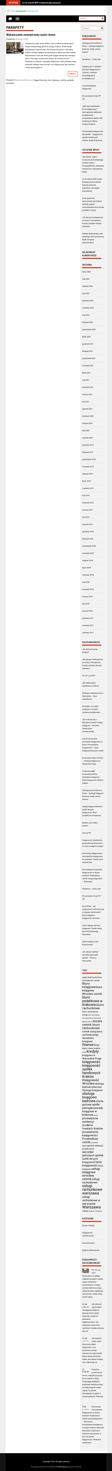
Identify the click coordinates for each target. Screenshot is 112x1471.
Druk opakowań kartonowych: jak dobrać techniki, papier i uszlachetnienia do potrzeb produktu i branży (93, 204)
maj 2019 (85, 495)
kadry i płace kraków (91, 1048)
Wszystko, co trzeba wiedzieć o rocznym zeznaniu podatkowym (91, 709)
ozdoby (63, 80)
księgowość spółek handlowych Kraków (91, 1071)
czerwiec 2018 (88, 575)
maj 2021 (85, 380)
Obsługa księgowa (92, 1090)
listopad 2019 (87, 452)
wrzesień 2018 (88, 553)
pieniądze (88, 1108)
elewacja (55, 80)
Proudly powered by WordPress (43, 1467)
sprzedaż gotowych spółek (92, 1153)
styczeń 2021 (87, 409)
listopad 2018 (87, 539)
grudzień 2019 (87, 445)
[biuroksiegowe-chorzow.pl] (10, 18)
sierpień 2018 (87, 560)
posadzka (10, 83)
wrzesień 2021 (88, 366)
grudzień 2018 (87, 532)
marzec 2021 (87, 394)
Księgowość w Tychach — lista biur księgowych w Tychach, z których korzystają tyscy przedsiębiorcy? (92, 73)
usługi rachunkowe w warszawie (91, 1200)
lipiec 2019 (86, 481)
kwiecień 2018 (87, 589)
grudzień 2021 (87, 344)
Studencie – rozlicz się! (91, 59)
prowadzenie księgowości (90, 1133)
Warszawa (91, 1207)
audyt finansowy (89, 977)
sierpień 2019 (87, 474)
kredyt (84, 1052)
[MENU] (17, 19)
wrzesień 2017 (88, 625)
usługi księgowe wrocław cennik (91, 1174)
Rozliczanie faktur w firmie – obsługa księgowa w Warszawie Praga (92, 761)
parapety (70, 80)
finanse (87, 1045)
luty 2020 (85, 431)
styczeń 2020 (87, 438)
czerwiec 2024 (88, 308)
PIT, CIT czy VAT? (88, 676)
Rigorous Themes (74, 1467)
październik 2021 (89, 358)
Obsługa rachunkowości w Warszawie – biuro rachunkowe (92, 696)
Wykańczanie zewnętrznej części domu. (31, 34)
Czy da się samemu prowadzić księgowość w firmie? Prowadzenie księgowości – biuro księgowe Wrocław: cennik (93, 745)
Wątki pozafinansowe (24, 80)
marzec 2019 (87, 510)
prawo (96, 1115)
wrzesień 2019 (88, 467)
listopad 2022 (87, 322)
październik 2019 (89, 459)
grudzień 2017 (87, 618)
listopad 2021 (87, 351)
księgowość (91, 1062)
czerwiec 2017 (88, 633)
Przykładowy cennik (90, 1140)
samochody (94, 1142)
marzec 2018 (87, 597)
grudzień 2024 (87, 301)
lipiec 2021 (86, 373)
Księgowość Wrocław (90, 1081)
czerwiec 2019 (88, 488)
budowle (43, 80)
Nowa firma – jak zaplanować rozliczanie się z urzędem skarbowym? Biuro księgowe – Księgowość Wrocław (93, 912)
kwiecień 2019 (87, 503)
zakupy (85, 1211)
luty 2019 (85, 517)
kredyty (93, 1051)
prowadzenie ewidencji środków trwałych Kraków (92, 1123)
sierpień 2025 (87, 286)
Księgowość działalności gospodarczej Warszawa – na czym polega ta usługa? (93, 843)
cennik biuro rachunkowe (91, 1026)
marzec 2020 (87, 423)
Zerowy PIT (86, 833)
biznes (97, 1021)
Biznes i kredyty (88, 1226)
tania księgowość (92, 1163)
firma (96, 1045)
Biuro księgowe (88, 985)
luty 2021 (85, 402)
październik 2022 (89, 329)
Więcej (73, 74)
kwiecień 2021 (87, 387)
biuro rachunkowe (93, 1006)
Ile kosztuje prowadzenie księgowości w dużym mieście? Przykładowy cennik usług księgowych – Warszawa (92, 876)
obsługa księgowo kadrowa (89, 1097)
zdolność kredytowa (95, 1211)
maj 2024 (85, 315)
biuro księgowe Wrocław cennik (92, 990)
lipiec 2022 (86, 337)
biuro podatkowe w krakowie (92, 1001)
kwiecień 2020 (87, 416)
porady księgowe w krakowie (92, 1111)
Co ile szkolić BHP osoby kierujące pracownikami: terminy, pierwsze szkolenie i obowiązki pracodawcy (92, 185)
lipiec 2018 (86, 568)
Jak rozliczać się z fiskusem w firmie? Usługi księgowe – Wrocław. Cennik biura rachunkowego (92, 725)
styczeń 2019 (87, 524)
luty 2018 (85, 604)
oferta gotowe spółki (92, 1103)
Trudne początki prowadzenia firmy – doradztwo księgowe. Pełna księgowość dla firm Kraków (92, 777)
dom (49, 80)
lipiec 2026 (86, 272)
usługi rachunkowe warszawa (92, 1189)
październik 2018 (89, 546)
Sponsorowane (88, 1243)
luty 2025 (85, 293)
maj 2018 (85, 582)
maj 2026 (85, 279)
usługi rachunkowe (90, 1180)
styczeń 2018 (87, 611)
